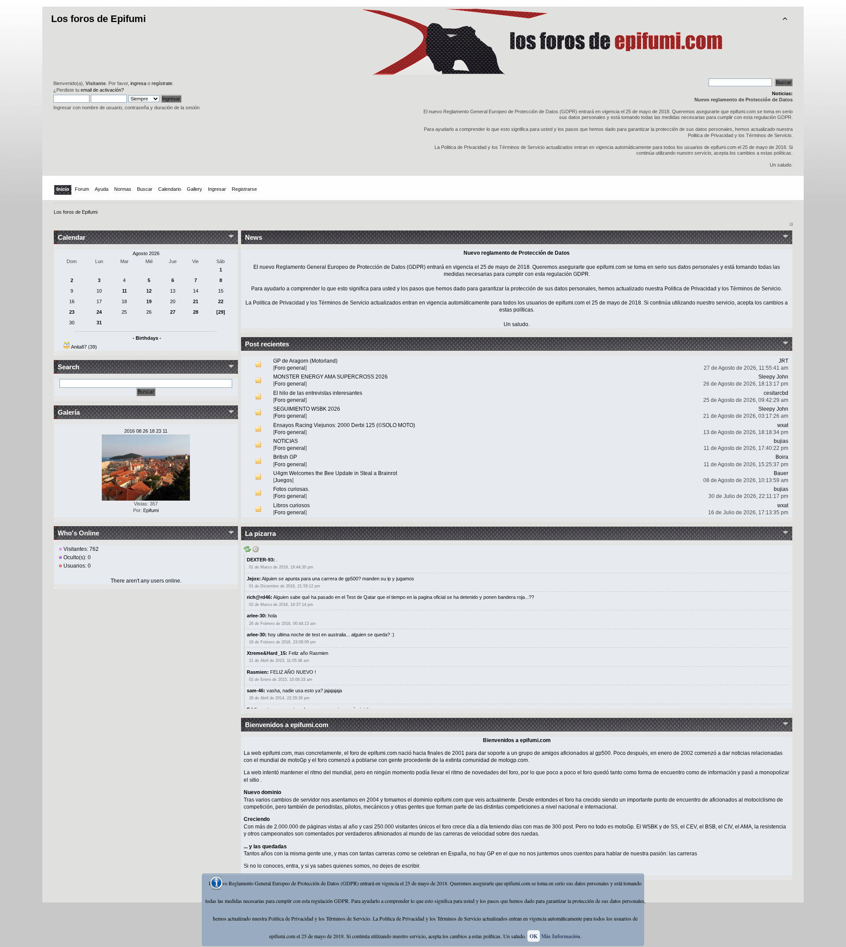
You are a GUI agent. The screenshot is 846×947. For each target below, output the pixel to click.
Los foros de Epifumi (98, 18)
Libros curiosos (291, 505)
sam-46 (255, 690)
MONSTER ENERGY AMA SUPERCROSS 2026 (330, 377)
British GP (285, 457)
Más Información (560, 936)
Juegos (283, 480)
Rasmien (257, 672)
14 (195, 290)
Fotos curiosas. (291, 489)
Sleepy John (773, 377)
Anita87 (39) (84, 346)
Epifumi (151, 510)
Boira (782, 457)
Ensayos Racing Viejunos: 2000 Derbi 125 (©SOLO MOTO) (344, 425)
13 (172, 290)
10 (99, 290)
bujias (781, 441)
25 (124, 312)
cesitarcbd (776, 393)
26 (149, 312)
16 (71, 301)
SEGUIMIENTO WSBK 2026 (306, 409)
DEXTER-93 (260, 559)
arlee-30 (256, 615)
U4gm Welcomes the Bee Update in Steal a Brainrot (335, 473)
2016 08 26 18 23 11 (145, 431)
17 (99, 301)
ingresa (138, 83)
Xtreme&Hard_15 (266, 653)
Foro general (290, 368)
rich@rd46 (259, 597)
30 (71, 322)
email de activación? (102, 90)
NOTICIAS (285, 441)
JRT (783, 361)
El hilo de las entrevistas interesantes (317, 393)
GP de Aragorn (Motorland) (305, 361)
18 (124, 301)
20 (172, 301)
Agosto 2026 (146, 253)
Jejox (253, 578)
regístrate (162, 83)
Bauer (781, 473)
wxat (782, 425)
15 (220, 290)
